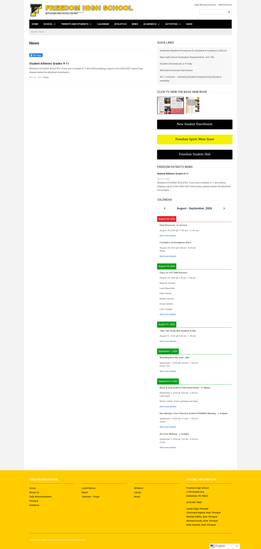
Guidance (34, 505)
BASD (189, 24)
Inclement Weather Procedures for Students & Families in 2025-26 (193, 50)
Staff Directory (225, 5)
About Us (34, 492)
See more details (168, 235)
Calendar (103, 24)
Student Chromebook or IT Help (176, 63)
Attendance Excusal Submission (176, 70)
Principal (33, 501)
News (135, 24)
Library (137, 492)
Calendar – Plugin (91, 496)
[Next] (224, 208)
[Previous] (164, 208)
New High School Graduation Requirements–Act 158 (187, 57)
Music (137, 496)
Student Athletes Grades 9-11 (49, 63)
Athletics (120, 24)
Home (35, 24)
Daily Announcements (205, 5)
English (220, 545)
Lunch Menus (88, 488)
